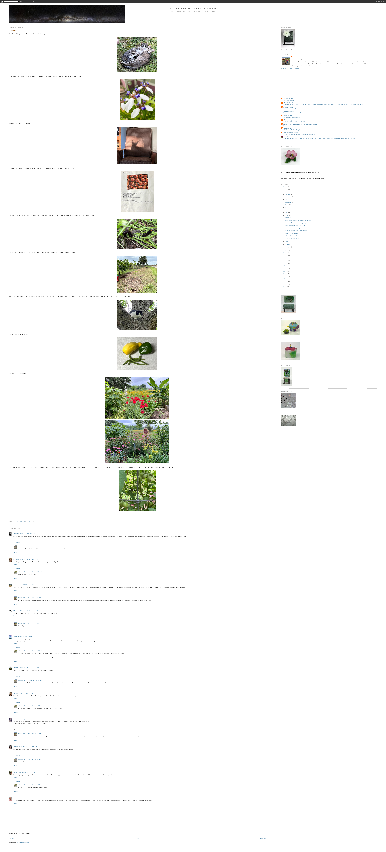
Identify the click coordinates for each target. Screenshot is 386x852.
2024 (285, 192)
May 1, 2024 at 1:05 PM (34, 785)
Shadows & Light (288, 98)
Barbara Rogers (18, 772)
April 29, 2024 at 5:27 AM (33, 667)
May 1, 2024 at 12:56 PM (35, 651)
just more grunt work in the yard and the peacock (298, 220)
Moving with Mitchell (289, 111)
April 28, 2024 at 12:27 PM (27, 533)
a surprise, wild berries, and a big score (295, 225)
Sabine (15, 636)
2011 (285, 281)
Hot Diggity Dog (288, 107)
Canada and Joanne (288, 125)
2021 (285, 255)
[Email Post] (34, 521)
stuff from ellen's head (193, 8)
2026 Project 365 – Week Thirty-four (292, 130)
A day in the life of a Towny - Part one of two (294, 121)
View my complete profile (290, 68)
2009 (285, 287)
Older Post (263, 838)
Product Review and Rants (289, 108)
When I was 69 (287, 115)
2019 (285, 260)
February (287, 244)
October (287, 199)
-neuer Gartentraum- (289, 137)
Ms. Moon (16, 719)
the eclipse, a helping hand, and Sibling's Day (297, 230)
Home (137, 838)
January (287, 247)
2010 (285, 284)
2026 (285, 187)
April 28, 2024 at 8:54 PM (31, 611)
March (287, 241)
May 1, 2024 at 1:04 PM (34, 759)
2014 (285, 274)
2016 (285, 268)
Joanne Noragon (18, 559)
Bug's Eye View (287, 128)
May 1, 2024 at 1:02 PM (34, 706)
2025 (285, 189)
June (286, 210)
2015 (285, 271)
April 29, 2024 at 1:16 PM (35, 680)
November (288, 197)
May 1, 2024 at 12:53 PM (35, 623)
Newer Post (12, 838)
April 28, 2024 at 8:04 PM (31, 559)
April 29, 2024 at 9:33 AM (29, 746)
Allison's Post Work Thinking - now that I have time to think (300, 124)
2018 (285, 263)
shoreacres (16, 585)
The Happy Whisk (18, 611)
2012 (285, 279)
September (288, 202)
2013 (285, 276)
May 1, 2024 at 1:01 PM (34, 597)
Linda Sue (16, 533)
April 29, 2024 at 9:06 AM (26, 693)
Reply (15, 539)
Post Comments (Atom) (22, 842)
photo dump (288, 217)
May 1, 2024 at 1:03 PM (34, 733)
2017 (285, 266)
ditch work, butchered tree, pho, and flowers (296, 228)
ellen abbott (21, 546)
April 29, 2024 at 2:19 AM (25, 636)
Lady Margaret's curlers (290, 132)
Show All (375, 141)
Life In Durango (288, 120)
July (286, 207)
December (288, 194)
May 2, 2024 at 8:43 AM (27, 798)
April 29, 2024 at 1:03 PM (30, 772)
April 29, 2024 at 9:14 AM (27, 719)
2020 (285, 258)
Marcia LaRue (17, 746)
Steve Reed (16, 798)
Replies (17, 542)
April (286, 215)
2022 (285, 253)
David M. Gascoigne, (19, 667)
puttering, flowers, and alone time (294, 236)
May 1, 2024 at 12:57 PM (35, 546)
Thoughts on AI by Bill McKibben (291, 117)
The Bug (15, 693)
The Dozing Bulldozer (288, 100)
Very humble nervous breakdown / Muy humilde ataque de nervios (299, 113)
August (287, 205)
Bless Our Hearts (288, 103)
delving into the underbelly (292, 233)
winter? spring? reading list (292, 238)
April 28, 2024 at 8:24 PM (27, 585)
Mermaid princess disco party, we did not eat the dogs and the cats (299, 134)
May (286, 212)
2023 (285, 250)
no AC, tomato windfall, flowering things (296, 223)
